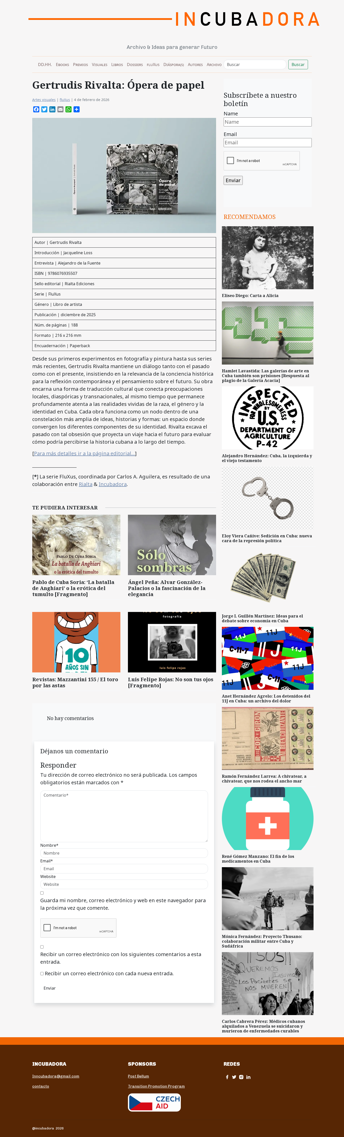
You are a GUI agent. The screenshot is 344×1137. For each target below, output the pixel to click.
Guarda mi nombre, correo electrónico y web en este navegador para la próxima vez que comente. (123, 904)
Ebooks (62, 64)
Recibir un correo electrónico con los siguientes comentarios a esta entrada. (120, 958)
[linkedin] (248, 1077)
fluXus (153, 64)
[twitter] (234, 1077)
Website (48, 876)
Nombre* (49, 845)
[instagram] (241, 1077)
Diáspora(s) (173, 64)
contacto (40, 1086)
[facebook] (227, 1077)
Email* (46, 861)
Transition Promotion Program (156, 1086)
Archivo (214, 64)
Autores (195, 64)
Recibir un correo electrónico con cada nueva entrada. (109, 973)
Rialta (85, 484)
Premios (80, 64)
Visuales (99, 64)
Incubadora (113, 484)
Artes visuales (44, 99)
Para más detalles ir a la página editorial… (84, 453)
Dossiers (135, 64)
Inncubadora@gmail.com (55, 1076)
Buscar (298, 64)
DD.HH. (45, 64)
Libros (117, 64)
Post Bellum (138, 1076)
